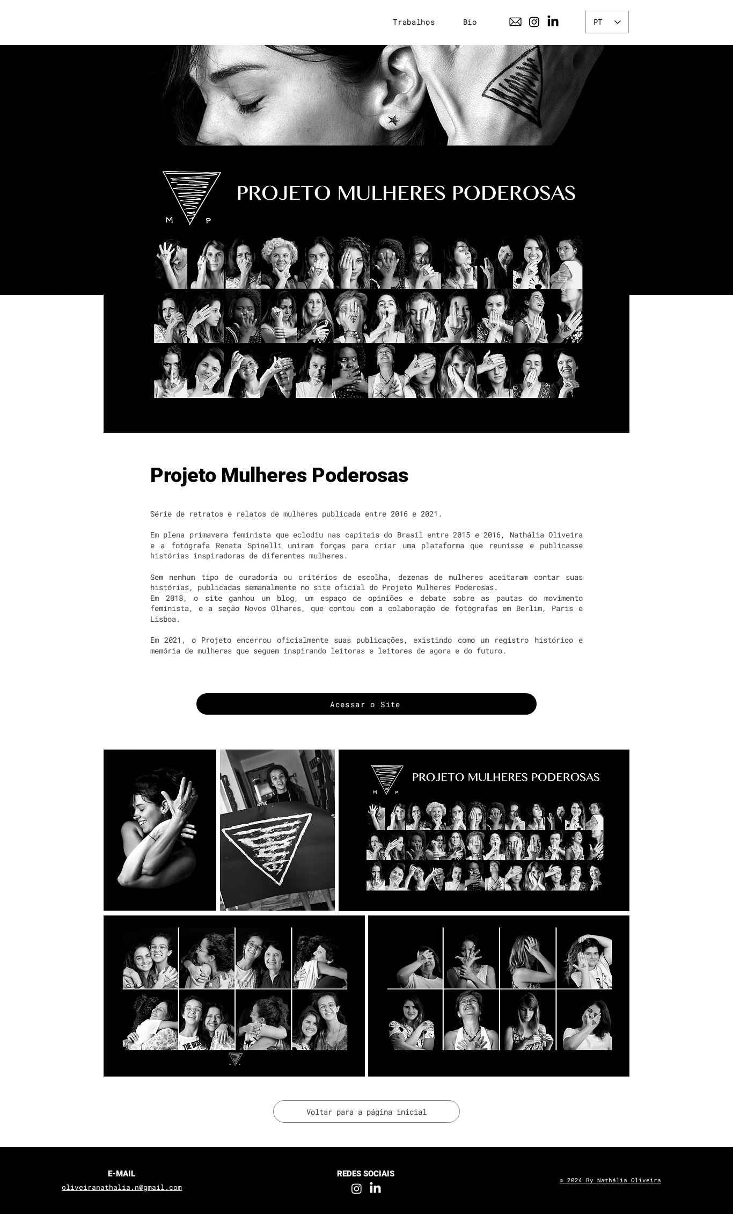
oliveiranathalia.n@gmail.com (122, 1187)
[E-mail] (515, 21)
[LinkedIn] (553, 21)
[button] (414, 21)
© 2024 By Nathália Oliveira (610, 1180)
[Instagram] (534, 21)
